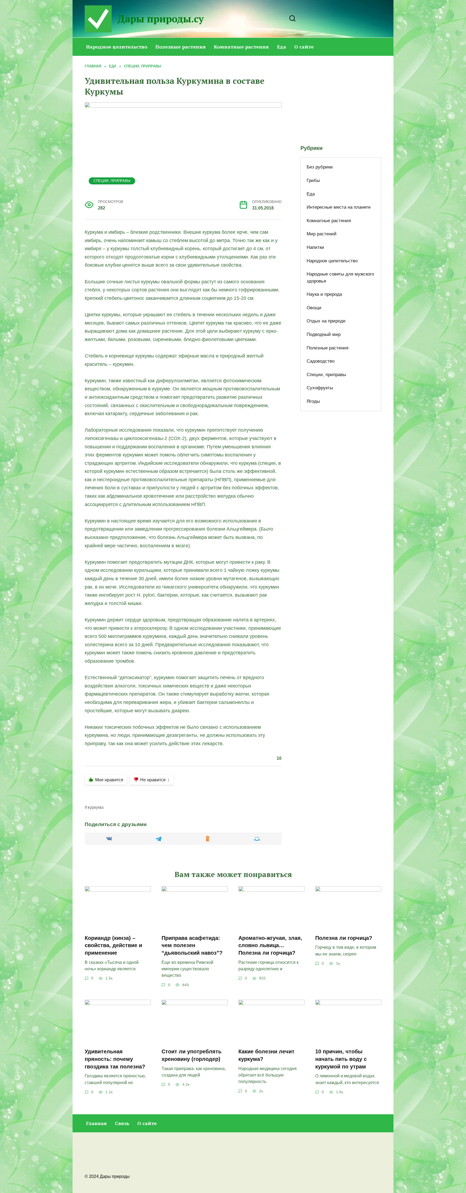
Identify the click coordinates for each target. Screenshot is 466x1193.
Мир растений (322, 233)
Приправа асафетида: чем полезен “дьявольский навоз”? (192, 945)
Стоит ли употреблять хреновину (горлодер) (191, 1055)
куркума (96, 807)
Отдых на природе (326, 321)
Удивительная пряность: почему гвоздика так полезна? (115, 1058)
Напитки (315, 247)
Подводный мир (324, 334)
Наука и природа (324, 294)
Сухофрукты (320, 387)
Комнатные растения (241, 46)
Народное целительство (116, 46)
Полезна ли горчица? (343, 938)
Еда (281, 46)
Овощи (314, 307)
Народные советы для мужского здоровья (340, 277)
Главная (96, 1123)
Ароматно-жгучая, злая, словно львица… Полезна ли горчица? (270, 945)
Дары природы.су (160, 18)
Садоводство (320, 361)
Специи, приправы (112, 181)
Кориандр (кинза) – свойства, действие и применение (113, 945)
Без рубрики (320, 167)
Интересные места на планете (339, 207)
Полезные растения (180, 46)
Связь (122, 1123)
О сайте (304, 46)
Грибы (313, 180)
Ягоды (313, 401)
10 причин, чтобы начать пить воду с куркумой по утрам (341, 1058)
